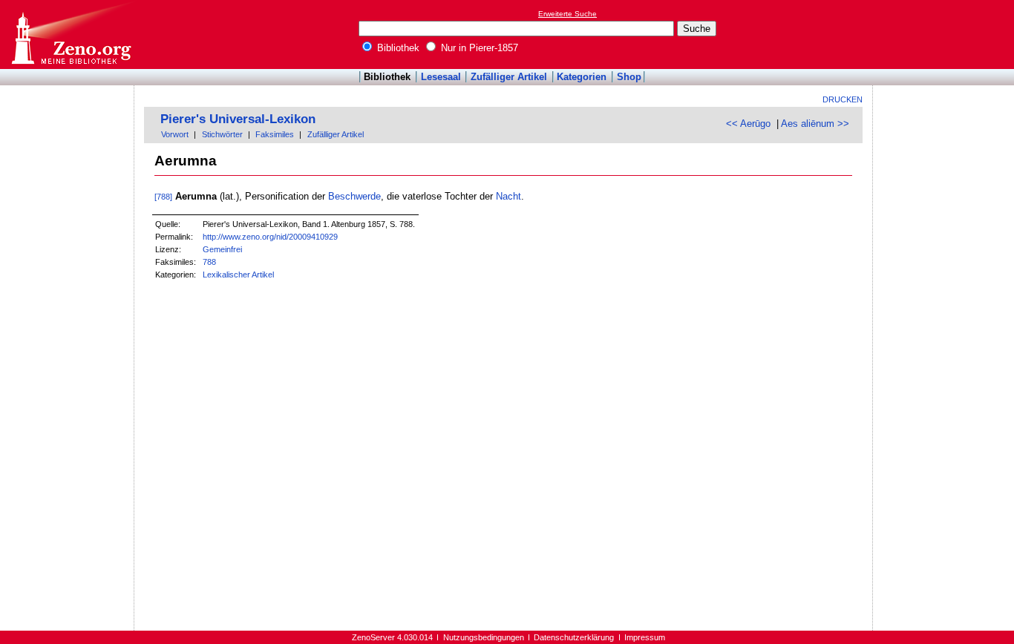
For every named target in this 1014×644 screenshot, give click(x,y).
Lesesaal (441, 76)
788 (209, 261)
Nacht (508, 196)
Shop (629, 76)
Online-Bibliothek (70, 34)
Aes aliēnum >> (815, 123)
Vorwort (175, 134)
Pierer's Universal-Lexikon (237, 119)
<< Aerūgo (748, 123)
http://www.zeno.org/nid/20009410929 (270, 236)
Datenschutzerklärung (574, 637)
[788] (163, 196)
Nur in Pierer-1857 (478, 47)
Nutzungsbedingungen (483, 637)
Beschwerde (354, 196)
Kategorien (581, 76)
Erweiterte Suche (567, 14)
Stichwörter (222, 134)
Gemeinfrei (222, 249)
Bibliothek (396, 47)
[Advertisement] (946, 34)
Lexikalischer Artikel (238, 274)
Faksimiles (274, 134)
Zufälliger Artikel (509, 76)
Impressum (644, 637)
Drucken (842, 99)
